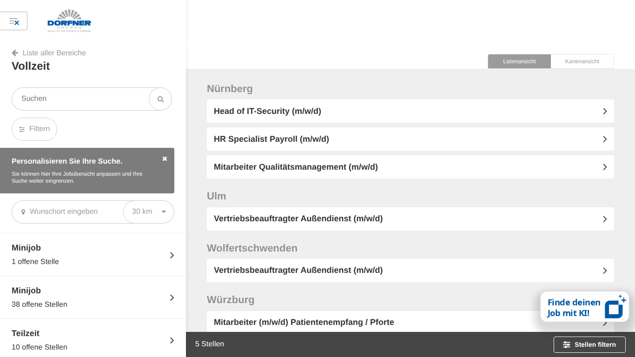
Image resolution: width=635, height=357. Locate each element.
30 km (142, 212)
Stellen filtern (595, 344)
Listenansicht (519, 61)
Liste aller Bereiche (54, 53)
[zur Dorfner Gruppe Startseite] (104, 21)
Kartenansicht (582, 61)
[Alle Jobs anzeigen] (13, 21)
